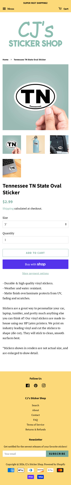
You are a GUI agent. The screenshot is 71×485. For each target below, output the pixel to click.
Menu (10, 8)
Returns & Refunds (36, 429)
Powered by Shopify (54, 464)
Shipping (8, 208)
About (35, 410)
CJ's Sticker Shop (34, 464)
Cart (65, 9)
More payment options (35, 273)
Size (5, 218)
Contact (35, 415)
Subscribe (57, 454)
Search (35, 405)
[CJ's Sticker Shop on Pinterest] (36, 386)
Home (5, 59)
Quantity (8, 233)
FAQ (35, 419)
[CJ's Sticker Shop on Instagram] (43, 386)
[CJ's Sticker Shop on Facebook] (28, 386)
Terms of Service (35, 424)
